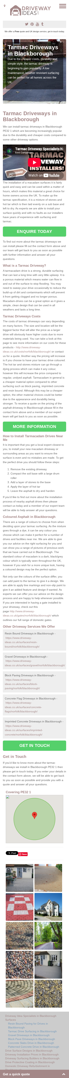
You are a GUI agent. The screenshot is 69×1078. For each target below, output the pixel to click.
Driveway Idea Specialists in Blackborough (30, 1015)
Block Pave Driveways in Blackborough (31, 1039)
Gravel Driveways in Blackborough (29, 1035)
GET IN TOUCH (34, 745)
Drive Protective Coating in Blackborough (30, 1062)
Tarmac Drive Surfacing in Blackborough (32, 1031)
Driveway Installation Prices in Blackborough (32, 1054)
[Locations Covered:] (4, 5)
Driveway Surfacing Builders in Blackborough (32, 1058)
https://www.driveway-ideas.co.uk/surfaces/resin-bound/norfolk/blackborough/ (22, 642)
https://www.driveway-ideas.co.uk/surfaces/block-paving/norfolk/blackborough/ (22, 684)
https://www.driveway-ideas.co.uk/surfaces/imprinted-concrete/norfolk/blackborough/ (24, 730)
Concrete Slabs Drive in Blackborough (31, 1042)
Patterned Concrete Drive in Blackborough (33, 1046)
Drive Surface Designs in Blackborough (29, 1050)
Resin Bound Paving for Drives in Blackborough (28, 1025)
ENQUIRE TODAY (34, 231)
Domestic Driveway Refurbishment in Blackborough (27, 1067)
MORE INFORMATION (34, 426)
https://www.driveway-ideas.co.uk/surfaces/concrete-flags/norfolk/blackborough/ (23, 707)
